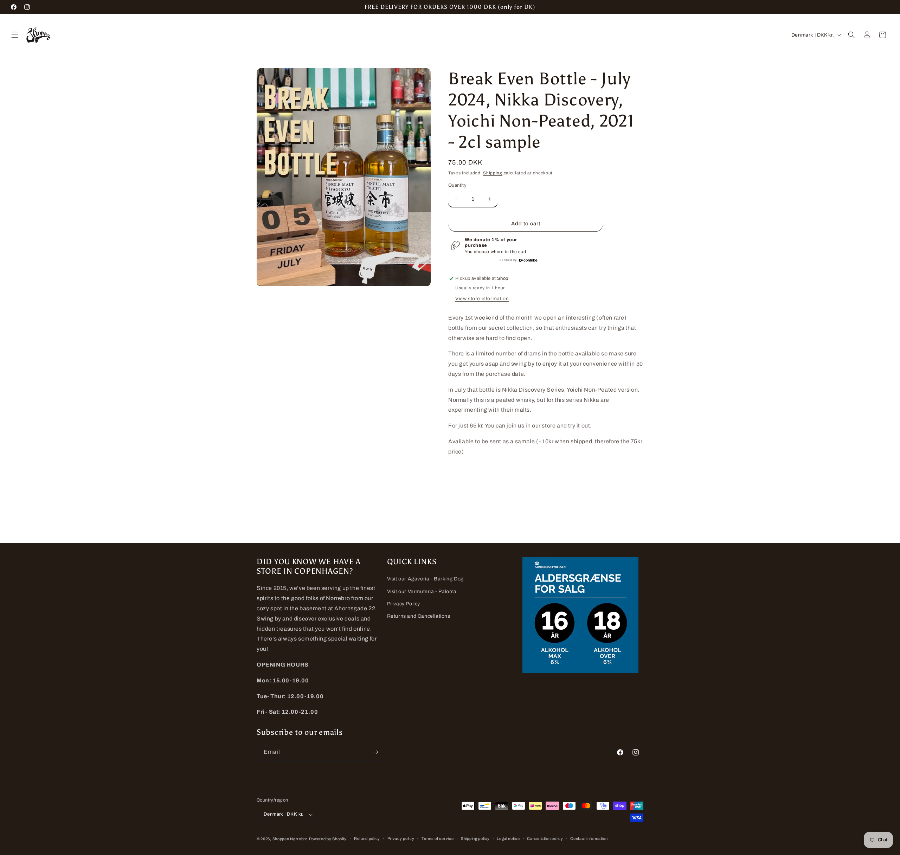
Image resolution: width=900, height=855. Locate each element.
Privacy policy (400, 838)
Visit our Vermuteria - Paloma (422, 591)
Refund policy (367, 838)
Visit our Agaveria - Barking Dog (425, 578)
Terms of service (438, 838)
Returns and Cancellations (418, 616)
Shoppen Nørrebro (290, 839)
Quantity (457, 185)
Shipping (492, 173)
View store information (482, 298)
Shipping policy (475, 838)
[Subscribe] (375, 752)
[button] (14, 35)
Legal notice (508, 838)
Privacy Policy (403, 603)
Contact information (589, 838)
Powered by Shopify (328, 839)
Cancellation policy (545, 838)
